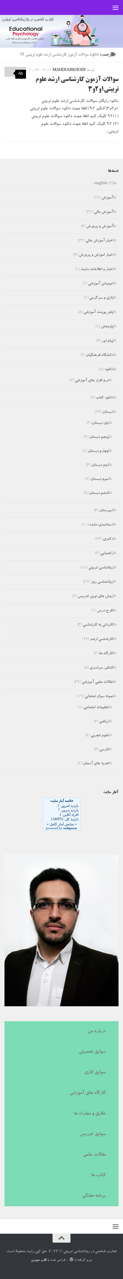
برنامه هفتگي (94, 1196)
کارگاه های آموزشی (88, 1093)
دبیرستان (106, 511)
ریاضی (104, 722)
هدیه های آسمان (96, 764)
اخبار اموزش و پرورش (96, 255)
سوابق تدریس (93, 1134)
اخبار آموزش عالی (99, 241)
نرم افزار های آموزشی (92, 381)
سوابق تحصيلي (92, 1052)
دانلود (108, 370)
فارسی (104, 750)
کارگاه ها (106, 654)
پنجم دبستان (99, 437)
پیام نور (107, 341)
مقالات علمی (94, 1155)
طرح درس (105, 611)
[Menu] (115, 7)
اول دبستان (100, 423)
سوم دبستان (99, 479)
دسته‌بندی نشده (101, 525)
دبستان (107, 412)
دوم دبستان (100, 465)
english (100, 184)
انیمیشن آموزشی (100, 284)
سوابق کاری (95, 1072)
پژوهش (107, 327)
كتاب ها (98, 1175)
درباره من (97, 1031)
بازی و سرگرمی (101, 298)
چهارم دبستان (98, 451)
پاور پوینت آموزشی (98, 312)
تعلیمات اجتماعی (96, 708)
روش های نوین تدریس (95, 596)
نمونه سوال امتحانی (99, 696)
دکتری (108, 539)
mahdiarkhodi (69, 70)
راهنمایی (106, 553)
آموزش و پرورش (99, 226)
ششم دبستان (99, 493)
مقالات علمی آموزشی (97, 682)
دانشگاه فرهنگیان (99, 355)
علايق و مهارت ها (90, 1114)
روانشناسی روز (102, 582)
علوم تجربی (100, 736)
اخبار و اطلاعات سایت (97, 269)
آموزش (107, 198)
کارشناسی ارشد (101, 639)
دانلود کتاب (104, 398)
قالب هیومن (39, 1260)
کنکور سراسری (101, 668)
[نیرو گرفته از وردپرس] (71, 1259)
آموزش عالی (103, 212)
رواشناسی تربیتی (100, 568)
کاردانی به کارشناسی (98, 625)
